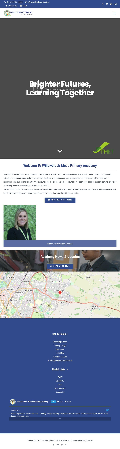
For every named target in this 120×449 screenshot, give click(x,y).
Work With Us (60, 388)
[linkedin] (111, 4)
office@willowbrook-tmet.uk (61, 360)
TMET (60, 377)
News (60, 385)
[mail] (115, 4)
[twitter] (107, 4)
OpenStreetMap (115, 317)
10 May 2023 (15, 410)
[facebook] (103, 4)
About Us (60, 381)
